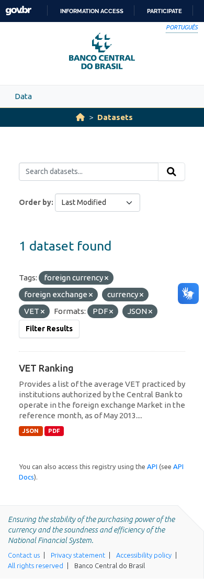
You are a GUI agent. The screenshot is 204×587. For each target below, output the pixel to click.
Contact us (24, 555)
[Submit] (171, 171)
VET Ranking (46, 368)
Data (23, 96)
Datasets (115, 117)
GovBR (18, 11)
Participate (164, 11)
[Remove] (106, 278)
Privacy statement (78, 555)
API (152, 466)
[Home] (80, 117)
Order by (35, 202)
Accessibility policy (144, 555)
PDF (54, 431)
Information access (91, 11)
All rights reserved (35, 565)
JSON (30, 431)
